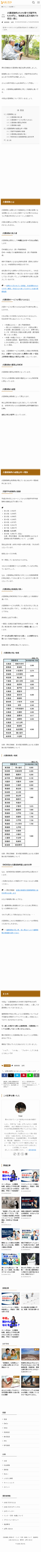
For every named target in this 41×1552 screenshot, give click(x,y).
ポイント (7, 1487)
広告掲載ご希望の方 (8, 1537)
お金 (5, 1461)
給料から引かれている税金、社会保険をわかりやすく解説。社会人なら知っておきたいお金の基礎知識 (20, 288)
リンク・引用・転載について (13, 1515)
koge (20, 1116)
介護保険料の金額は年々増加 (17, 128)
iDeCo (6, 1423)
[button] (5, 1075)
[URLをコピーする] (36, 1075)
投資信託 (7, 1432)
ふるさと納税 (8, 1478)
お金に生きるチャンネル (12, 1507)
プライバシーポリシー (11, 1520)
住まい (6, 1474)
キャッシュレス (9, 1483)
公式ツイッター (9, 1511)
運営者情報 (32, 1150)
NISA (5, 1428)
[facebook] (18, 1154)
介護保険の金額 (15, 125)
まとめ (9, 140)
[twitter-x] (22, 1154)
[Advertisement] (20, 170)
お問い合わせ (8, 1529)
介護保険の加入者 (16, 117)
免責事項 (7, 1524)
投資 (5, 1419)
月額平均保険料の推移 (17, 131)
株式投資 (7, 1437)
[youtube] (26, 1154)
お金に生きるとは (10, 1502)
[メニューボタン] (38, 2)
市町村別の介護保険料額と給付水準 (22, 137)
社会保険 (7, 1065)
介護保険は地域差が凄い (18, 134)
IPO (5, 1441)
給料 (12, 22)
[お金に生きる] (6, 2)
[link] (14, 1154)
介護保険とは (11, 114)
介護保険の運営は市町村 (18, 122)
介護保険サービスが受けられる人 (21, 120)
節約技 (6, 1469)
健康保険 (6, 22)
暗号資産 (7, 1445)
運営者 (22, 1540)
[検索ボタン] (33, 2)
